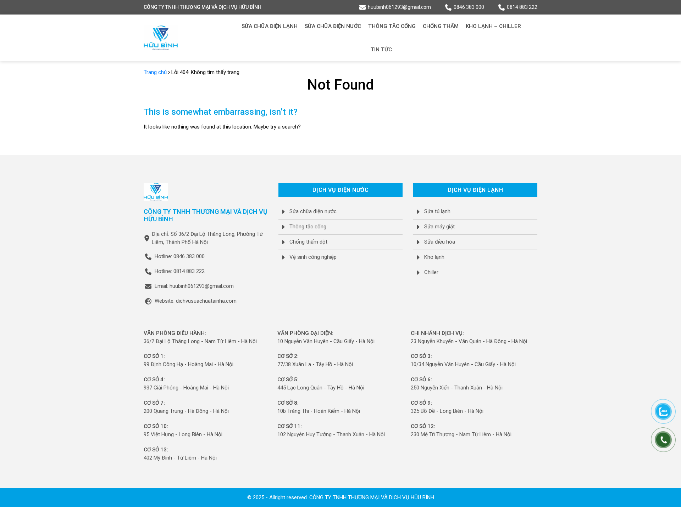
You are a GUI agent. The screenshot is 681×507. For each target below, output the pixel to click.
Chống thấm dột (308, 242)
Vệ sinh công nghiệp (313, 257)
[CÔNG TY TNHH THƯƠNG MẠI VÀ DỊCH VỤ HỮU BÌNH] (161, 37)
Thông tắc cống (392, 26)
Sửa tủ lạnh (437, 211)
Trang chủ (155, 72)
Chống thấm (441, 26)
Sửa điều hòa (439, 242)
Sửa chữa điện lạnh (270, 26)
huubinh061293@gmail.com (399, 7)
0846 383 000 (469, 7)
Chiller (431, 272)
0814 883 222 (522, 7)
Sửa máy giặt (439, 226)
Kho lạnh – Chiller (493, 26)
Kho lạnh (434, 257)
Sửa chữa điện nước (333, 26)
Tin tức (381, 49)
